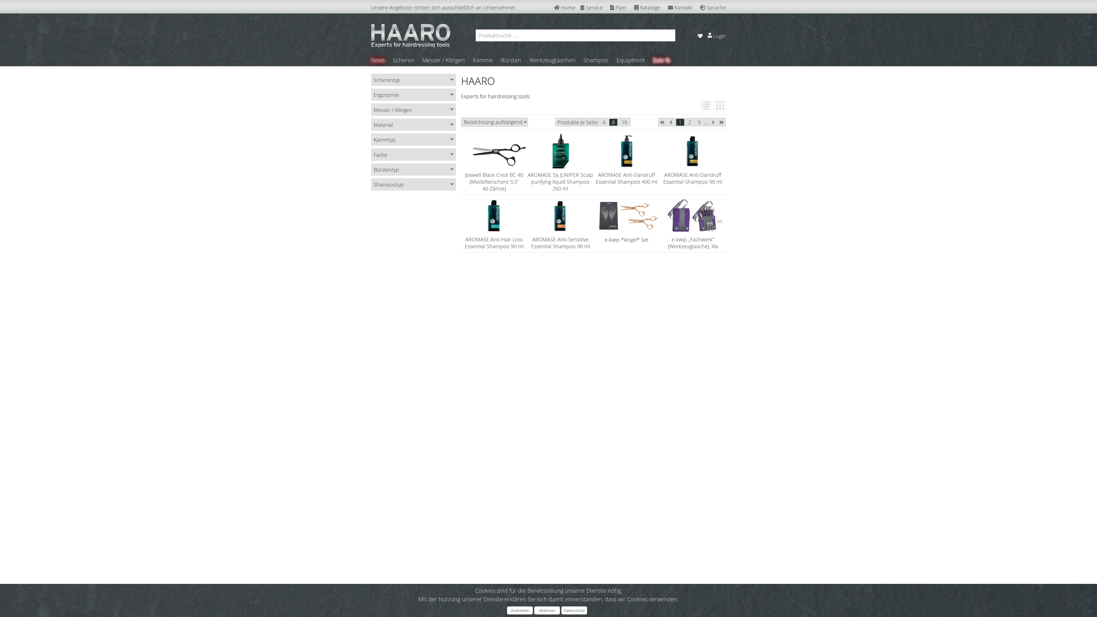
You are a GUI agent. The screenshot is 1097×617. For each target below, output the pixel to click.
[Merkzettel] (700, 35)
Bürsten (511, 60)
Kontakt (682, 7)
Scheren (403, 60)
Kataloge (649, 7)
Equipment (630, 60)
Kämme (483, 60)
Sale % (661, 60)
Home (567, 7)
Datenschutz (574, 610)
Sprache (715, 7)
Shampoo (595, 60)
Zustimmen (520, 610)
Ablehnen (547, 610)
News (378, 60)
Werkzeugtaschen (552, 60)
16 (624, 122)
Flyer (620, 7)
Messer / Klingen (443, 60)
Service (593, 7)
